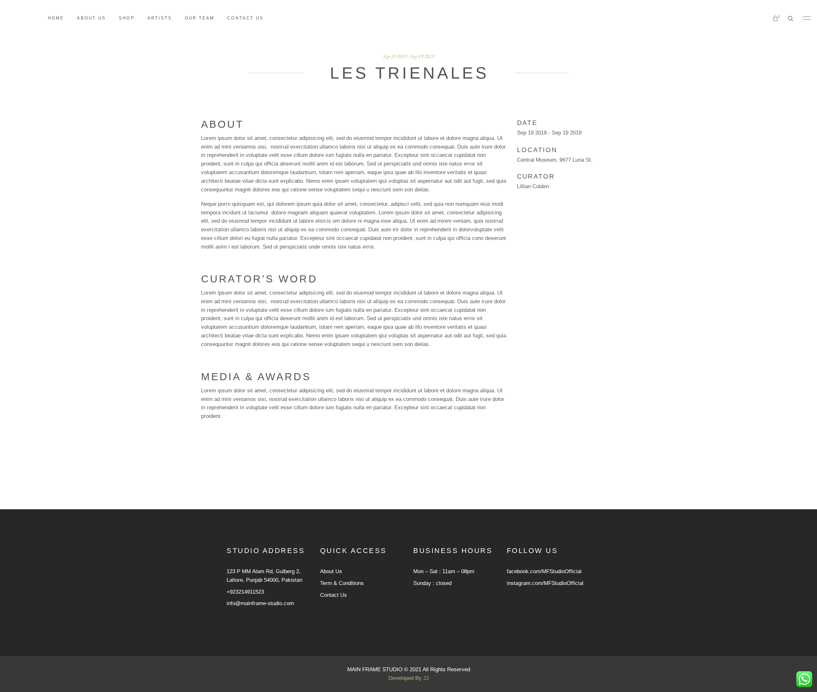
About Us (331, 571)
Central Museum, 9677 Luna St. (554, 160)
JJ (426, 678)
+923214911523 (245, 592)
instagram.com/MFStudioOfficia (544, 583)
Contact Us (333, 595)
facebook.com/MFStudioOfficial (544, 571)
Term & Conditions (342, 583)
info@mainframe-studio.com (260, 603)
